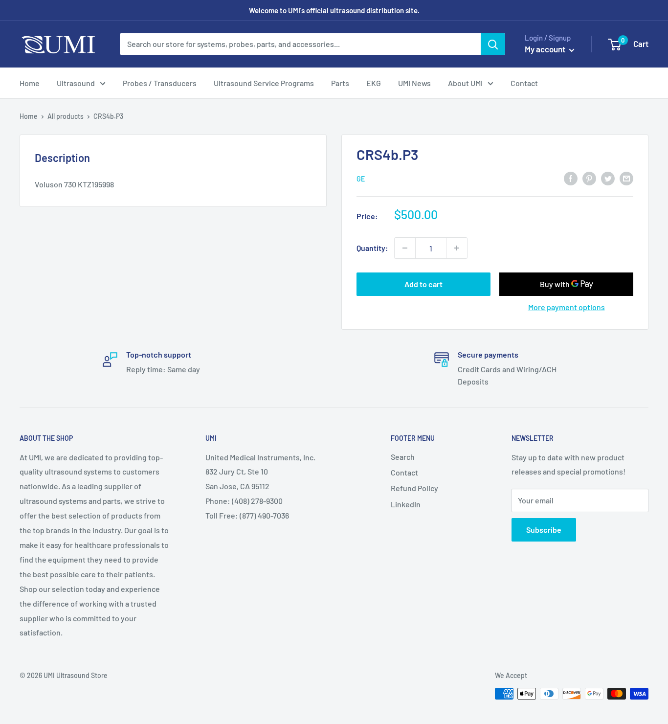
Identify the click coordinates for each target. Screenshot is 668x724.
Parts (340, 83)
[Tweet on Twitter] (608, 177)
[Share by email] (626, 177)
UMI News (414, 83)
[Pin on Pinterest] (589, 177)
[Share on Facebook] (571, 177)
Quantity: (372, 247)
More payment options (566, 307)
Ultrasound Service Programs (264, 83)
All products (65, 116)
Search (403, 456)
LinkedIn (406, 504)
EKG (373, 83)
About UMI (465, 83)
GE (360, 179)
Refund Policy (414, 488)
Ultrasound (76, 83)
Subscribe (543, 529)
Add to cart (423, 284)
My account (546, 49)
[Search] (493, 44)
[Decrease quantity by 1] (405, 248)
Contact (524, 83)
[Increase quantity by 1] (456, 248)
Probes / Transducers (160, 83)
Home (30, 83)
